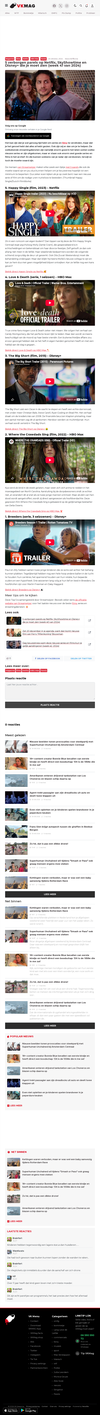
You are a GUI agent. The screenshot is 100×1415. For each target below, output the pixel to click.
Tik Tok (33, 1359)
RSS (32, 1342)
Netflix (25, 59)
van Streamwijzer (27, 167)
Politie (79, 13)
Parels (43, 59)
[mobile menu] (6, 5)
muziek (57, 1346)
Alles (7, 13)
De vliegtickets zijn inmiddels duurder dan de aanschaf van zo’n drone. (44, 1270)
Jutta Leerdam (61, 1372)
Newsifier (85, 1406)
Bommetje (28, 13)
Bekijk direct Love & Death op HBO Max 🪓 (27, 350)
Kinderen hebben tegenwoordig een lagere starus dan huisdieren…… (43, 1245)
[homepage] (29, 5)
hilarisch (58, 1359)
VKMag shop (36, 1337)
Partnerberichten (39, 1368)
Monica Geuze (61, 1376)
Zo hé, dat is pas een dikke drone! (49, 844)
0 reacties (42, 782)
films (18, 59)
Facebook (35, 1346)
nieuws (57, 1385)
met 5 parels (72, 167)
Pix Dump (66, 13)
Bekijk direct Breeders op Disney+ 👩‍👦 (24, 590)
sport (56, 1350)
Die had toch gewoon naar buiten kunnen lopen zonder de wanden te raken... (48, 1257)
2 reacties (47, 816)
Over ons (53, 1406)
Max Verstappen (62, 1355)
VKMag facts (36, 1333)
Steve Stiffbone (71, 59)
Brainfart (17, 1238)
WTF (16, 13)
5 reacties (47, 834)
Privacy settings (38, 1363)
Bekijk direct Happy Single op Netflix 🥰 (25, 271)
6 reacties (47, 748)
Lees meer (50, 894)
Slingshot (58, 1389)
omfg (56, 1321)
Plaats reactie (50, 705)
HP (14, 1276)
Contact (34, 1321)
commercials (60, 1337)
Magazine (10, 59)
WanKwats (18, 1251)
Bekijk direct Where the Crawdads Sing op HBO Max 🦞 (34, 511)
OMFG (54, 13)
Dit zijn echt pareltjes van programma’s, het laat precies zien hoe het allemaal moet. (47, 1297)
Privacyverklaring (33, 1406)
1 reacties (41, 885)
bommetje (59, 1325)
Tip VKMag (87, 1353)
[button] (80, 5)
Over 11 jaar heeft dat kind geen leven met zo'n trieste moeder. (40, 1283)
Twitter (33, 1350)
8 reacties (47, 799)
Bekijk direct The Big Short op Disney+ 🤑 (26, 429)
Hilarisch (42, 13)
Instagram (35, 1355)
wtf (55, 1363)
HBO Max (34, 59)
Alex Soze (58, 1381)
